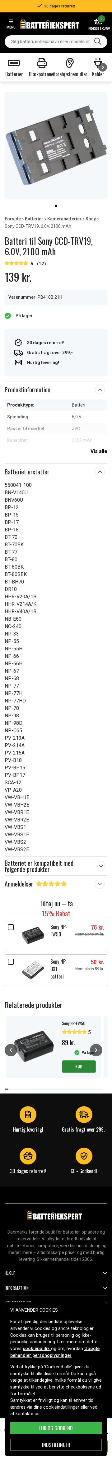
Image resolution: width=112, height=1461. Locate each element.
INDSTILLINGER (56, 1445)
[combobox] (56, 41)
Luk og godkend (56, 1428)
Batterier (34, 218)
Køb (78, 1066)
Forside (13, 218)
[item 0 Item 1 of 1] (56, 145)
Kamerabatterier (64, 218)
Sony (91, 218)
